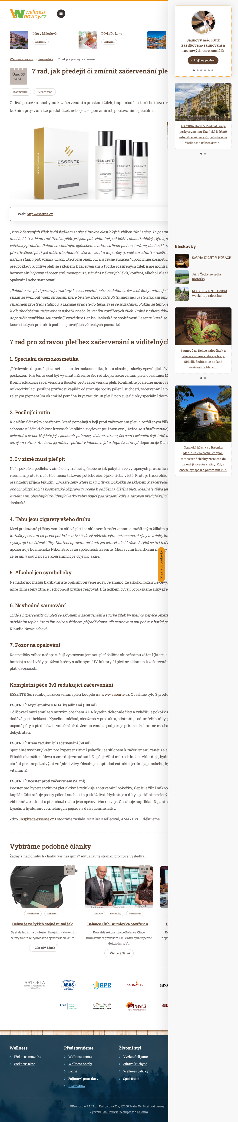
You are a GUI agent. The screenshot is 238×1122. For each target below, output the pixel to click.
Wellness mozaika (27, 1056)
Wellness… (40, 41)
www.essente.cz (115, 694)
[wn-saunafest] (136, 985)
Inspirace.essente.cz (36, 818)
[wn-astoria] (35, 985)
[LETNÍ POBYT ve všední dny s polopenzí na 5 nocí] (156, 40)
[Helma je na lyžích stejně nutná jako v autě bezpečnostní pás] (44, 887)
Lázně (72, 1071)
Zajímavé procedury (83, 1078)
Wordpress (126, 1112)
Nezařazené (44, 92)
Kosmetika (45, 59)
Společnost (131, 1078)
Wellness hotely (80, 1064)
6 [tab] (212, 70)
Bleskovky (115, 913)
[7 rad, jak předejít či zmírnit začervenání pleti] (84, 160)
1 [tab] (194, 70)
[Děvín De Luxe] (88, 40)
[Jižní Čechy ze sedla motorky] (182, 277)
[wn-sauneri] (136, 1006)
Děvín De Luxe (111, 33)
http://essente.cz (40, 214)
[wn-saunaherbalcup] (102, 1006)
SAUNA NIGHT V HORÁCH (211, 257)
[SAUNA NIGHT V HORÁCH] (182, 261)
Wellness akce (24, 1064)
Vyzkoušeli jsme (135, 1056)
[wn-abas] (68, 985)
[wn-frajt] (68, 1006)
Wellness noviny (21, 59)
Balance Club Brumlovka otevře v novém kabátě (128, 923)
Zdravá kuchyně (135, 1064)
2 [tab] (197, 70)
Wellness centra (80, 1056)
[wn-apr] (102, 985)
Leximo (142, 1112)
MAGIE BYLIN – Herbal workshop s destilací (209, 293)
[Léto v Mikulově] (19, 40)
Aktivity (98, 913)
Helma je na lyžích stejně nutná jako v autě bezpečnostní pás (64, 923)
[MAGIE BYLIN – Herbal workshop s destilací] (182, 294)
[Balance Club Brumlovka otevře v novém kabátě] (119, 887)
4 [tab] (205, 70)
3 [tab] (201, 70)
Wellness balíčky (135, 1071)
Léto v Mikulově (44, 33)
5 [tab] (209, 70)
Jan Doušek (110, 1112)
